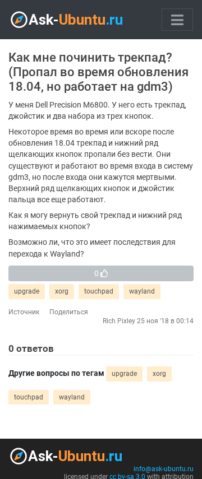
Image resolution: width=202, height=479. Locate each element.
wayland (142, 291)
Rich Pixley (119, 321)
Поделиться (68, 312)
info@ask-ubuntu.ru (164, 469)
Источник (23, 312)
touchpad (98, 291)
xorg (61, 291)
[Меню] (177, 19)
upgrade (26, 291)
